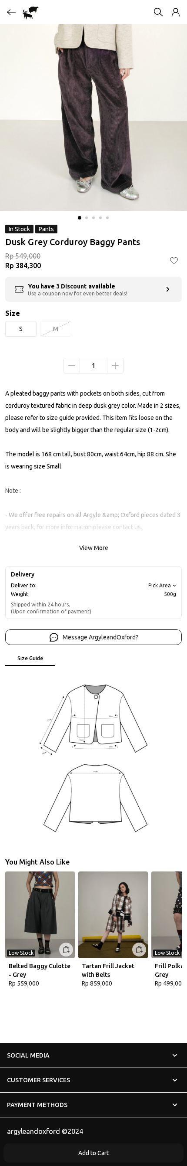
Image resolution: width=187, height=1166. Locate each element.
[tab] (30, 659)
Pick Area (159, 585)
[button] (176, 12)
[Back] (11, 12)
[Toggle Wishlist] (174, 260)
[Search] (158, 12)
